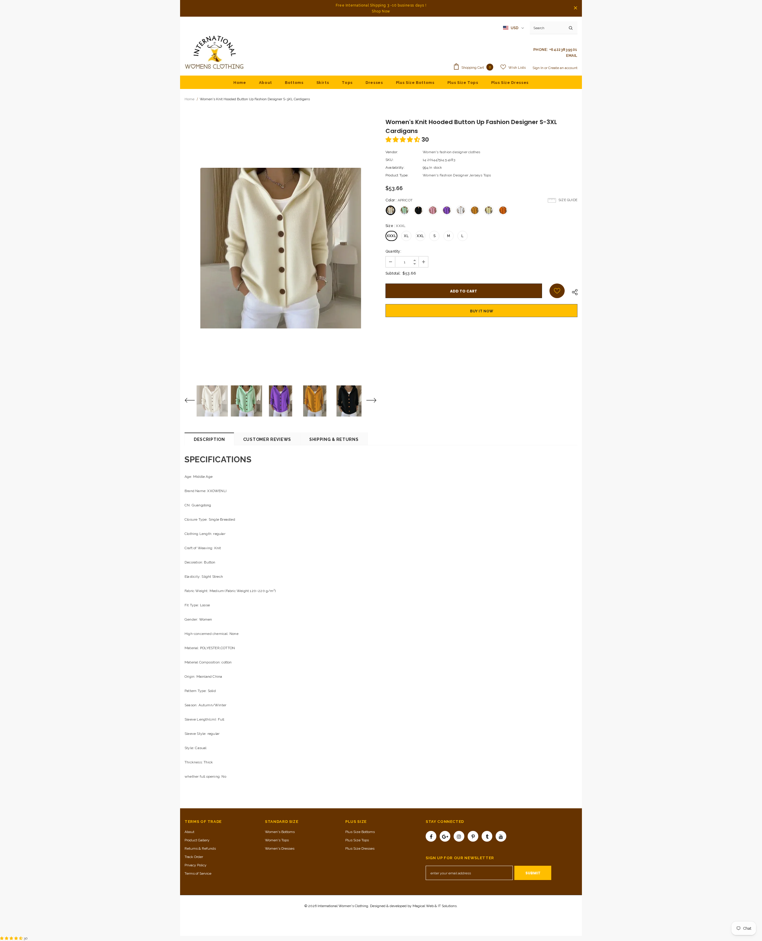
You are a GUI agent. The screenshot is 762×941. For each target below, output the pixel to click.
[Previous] (193, 401)
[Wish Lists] (557, 291)
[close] (575, 8)
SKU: (389, 160)
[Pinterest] (473, 836)
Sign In (538, 68)
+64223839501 (563, 50)
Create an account (562, 68)
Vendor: (391, 152)
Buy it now (481, 311)
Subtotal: (393, 273)
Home (189, 99)
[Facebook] (431, 836)
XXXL (391, 236)
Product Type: (397, 175)
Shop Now (381, 11)
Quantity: (393, 251)
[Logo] (214, 52)
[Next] (368, 401)
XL (406, 236)
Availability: (395, 167)
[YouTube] (501, 836)
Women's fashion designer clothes (451, 152)
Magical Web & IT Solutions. (435, 906)
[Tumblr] (487, 836)
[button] (403, 139)
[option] (281, 248)
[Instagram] (459, 836)
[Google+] (445, 836)
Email (571, 56)
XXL (420, 236)
